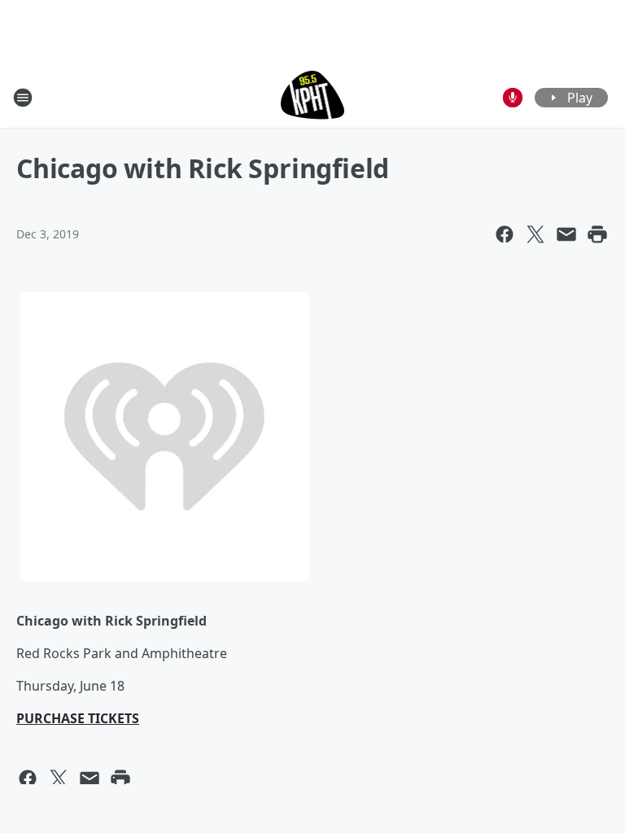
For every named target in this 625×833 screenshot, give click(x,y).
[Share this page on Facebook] (504, 234)
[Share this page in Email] (566, 234)
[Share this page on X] (535, 234)
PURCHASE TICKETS (77, 718)
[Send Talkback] (512, 97)
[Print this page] (597, 234)
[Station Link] (313, 97)
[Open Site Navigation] (23, 97)
